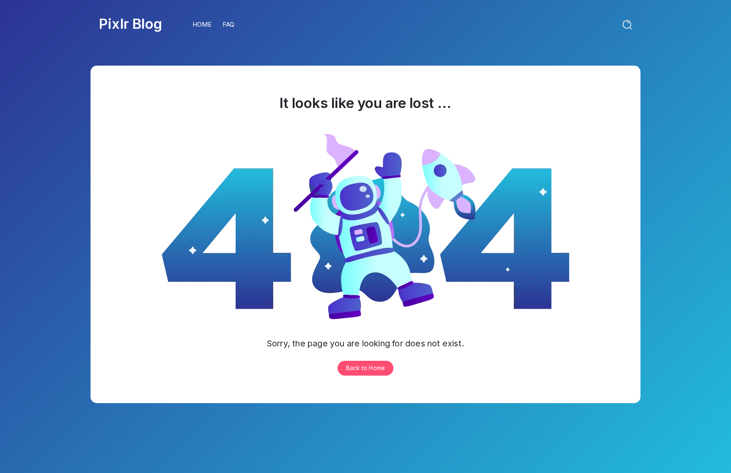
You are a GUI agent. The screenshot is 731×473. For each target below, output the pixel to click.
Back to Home (365, 368)
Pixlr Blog (130, 23)
